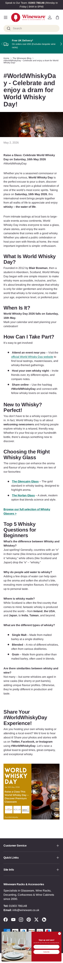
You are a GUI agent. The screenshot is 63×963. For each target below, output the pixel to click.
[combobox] (31, 28)
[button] (57, 17)
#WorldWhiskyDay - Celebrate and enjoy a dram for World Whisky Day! (31, 61)
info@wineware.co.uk (25, 910)
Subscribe (46, 951)
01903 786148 (18, 905)
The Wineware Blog (22, 58)
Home (6, 58)
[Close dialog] (59, 933)
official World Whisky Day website (32, 356)
